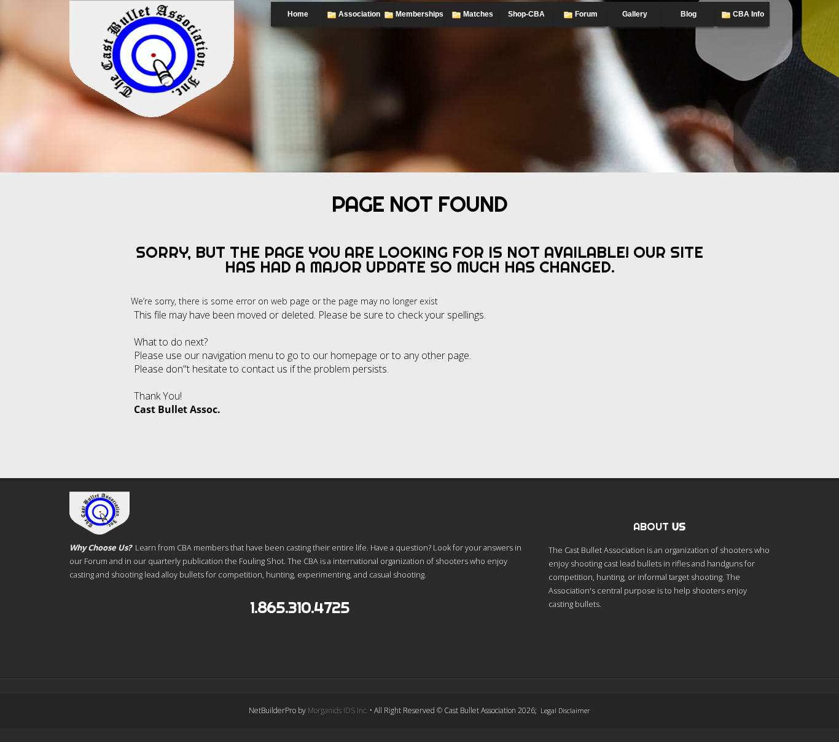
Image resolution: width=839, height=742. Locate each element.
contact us (264, 369)
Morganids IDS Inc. (338, 710)
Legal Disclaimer (565, 710)
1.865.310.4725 (299, 607)
